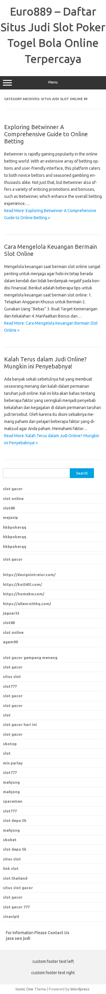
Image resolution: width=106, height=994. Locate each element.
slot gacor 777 (16, 907)
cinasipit (11, 916)
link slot (11, 868)
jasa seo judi (18, 938)
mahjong (11, 792)
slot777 (10, 686)
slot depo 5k (14, 820)
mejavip (10, 517)
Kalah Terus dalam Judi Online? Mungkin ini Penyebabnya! (45, 363)
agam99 (10, 642)
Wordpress (80, 989)
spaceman (12, 801)
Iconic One (24, 989)
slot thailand (15, 878)
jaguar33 (11, 613)
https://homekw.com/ (23, 594)
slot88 (9, 508)
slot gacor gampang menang (30, 657)
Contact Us (58, 932)
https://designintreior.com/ (29, 575)
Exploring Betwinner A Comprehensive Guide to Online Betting (46, 134)
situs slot (12, 676)
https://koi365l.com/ (22, 584)
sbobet (9, 840)
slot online (13, 498)
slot (7, 715)
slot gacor (13, 489)
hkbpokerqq (14, 527)
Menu (53, 82)
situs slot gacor (18, 888)
